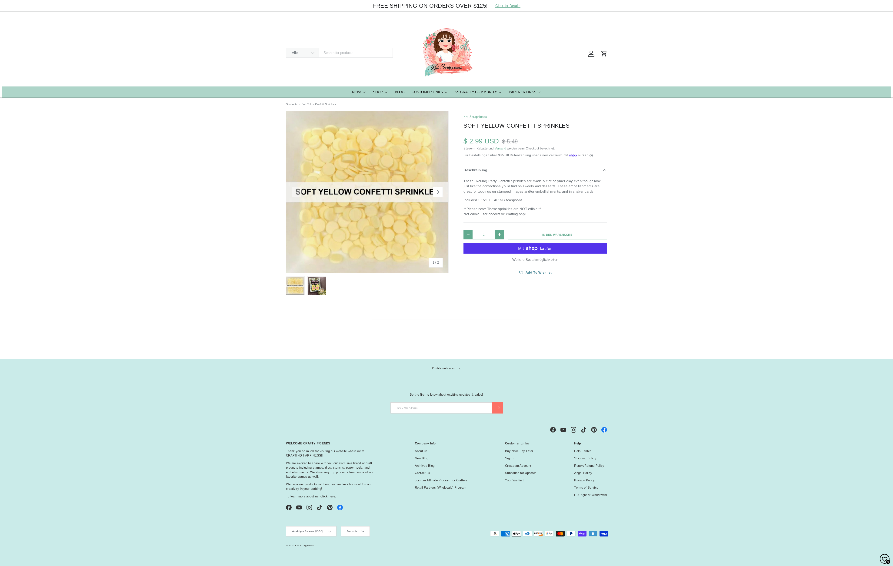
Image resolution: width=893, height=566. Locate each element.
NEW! (356, 92)
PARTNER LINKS (522, 92)
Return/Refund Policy (589, 465)
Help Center (582, 451)
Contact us (422, 473)
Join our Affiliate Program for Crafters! (442, 480)
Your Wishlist (514, 480)
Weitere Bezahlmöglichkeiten (535, 259)
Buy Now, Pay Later (519, 451)
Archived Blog (425, 465)
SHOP (378, 92)
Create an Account (518, 465)
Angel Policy (583, 473)
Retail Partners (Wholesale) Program (440, 487)
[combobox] (339, 52)
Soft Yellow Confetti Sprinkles (319, 104)
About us (421, 451)
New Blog (421, 458)
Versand (500, 148)
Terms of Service (586, 487)
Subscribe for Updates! (521, 473)
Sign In (510, 458)
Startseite (291, 104)
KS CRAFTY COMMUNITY (476, 92)
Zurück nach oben (444, 368)
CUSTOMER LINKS (427, 92)
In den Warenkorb (557, 234)
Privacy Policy (584, 480)
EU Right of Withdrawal (590, 495)
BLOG (400, 92)
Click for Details (507, 6)
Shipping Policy (585, 458)
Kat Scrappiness (475, 117)
